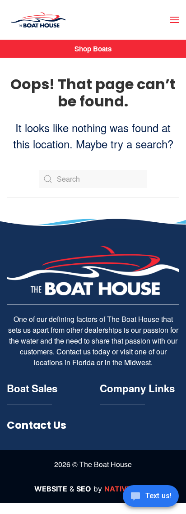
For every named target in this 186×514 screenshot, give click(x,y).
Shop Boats (93, 49)
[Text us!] (151, 497)
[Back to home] (38, 20)
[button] (174, 20)
